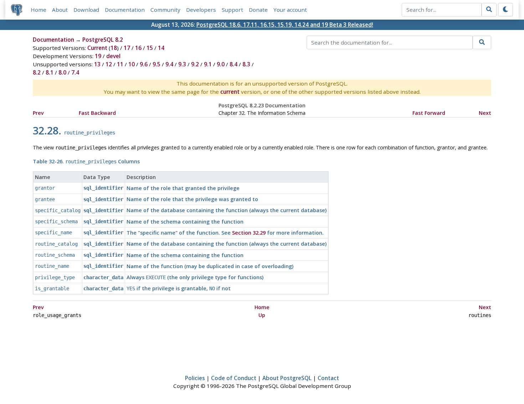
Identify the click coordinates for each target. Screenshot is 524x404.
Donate (258, 9)
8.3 (246, 64)
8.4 (233, 64)
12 (109, 64)
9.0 (221, 64)
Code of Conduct (233, 378)
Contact (328, 378)
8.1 (49, 72)
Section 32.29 (249, 232)
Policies (195, 378)
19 (98, 56)
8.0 (62, 72)
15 (150, 47)
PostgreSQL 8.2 (102, 39)
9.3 (182, 64)
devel (113, 56)
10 (131, 64)
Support (232, 9)
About (60, 9)
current (230, 91)
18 (114, 47)
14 (161, 47)
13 (97, 64)
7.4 (75, 72)
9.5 (156, 64)
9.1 (208, 64)
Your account (290, 9)
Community (165, 9)
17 (127, 47)
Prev (38, 112)
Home (38, 9)
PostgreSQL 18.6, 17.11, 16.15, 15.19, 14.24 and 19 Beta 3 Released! (284, 24)
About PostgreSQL (287, 378)
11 (120, 64)
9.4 (169, 64)
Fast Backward (97, 112)
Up (261, 315)
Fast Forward (428, 112)
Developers (201, 9)
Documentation (125, 9)
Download (86, 9)
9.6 (144, 64)
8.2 (37, 72)
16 (138, 47)
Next (485, 112)
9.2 (195, 64)
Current (97, 47)
